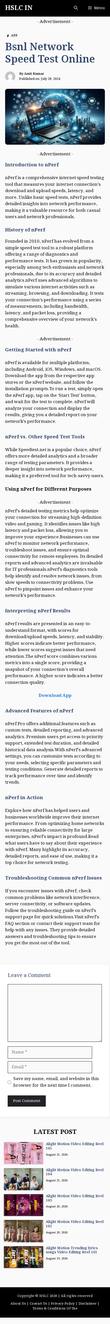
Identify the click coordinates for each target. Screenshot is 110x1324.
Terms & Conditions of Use (55, 1308)
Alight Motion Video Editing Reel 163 (75, 1198)
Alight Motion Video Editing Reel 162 (75, 1224)
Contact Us (38, 1303)
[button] (76, 8)
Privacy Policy (63, 1303)
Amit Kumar (34, 74)
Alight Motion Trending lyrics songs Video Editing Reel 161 (72, 1250)
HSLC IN (19, 8)
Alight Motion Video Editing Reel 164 (75, 1172)
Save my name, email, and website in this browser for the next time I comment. (56, 1082)
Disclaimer (88, 1303)
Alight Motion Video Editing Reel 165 (75, 1146)
